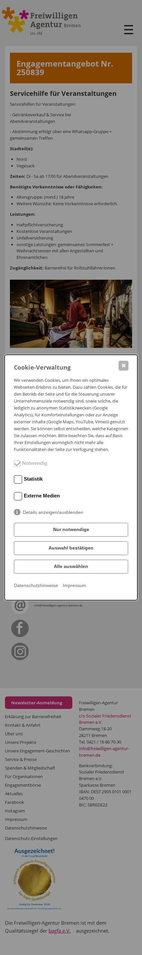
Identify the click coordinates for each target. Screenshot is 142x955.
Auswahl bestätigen (71, 547)
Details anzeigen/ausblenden (53, 512)
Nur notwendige (71, 529)
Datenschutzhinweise (36, 585)
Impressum (74, 585)
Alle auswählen (71, 566)
